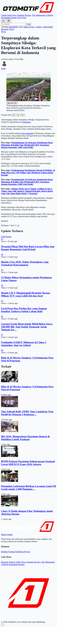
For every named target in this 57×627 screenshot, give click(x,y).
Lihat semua (6, 236)
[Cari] (3, 21)
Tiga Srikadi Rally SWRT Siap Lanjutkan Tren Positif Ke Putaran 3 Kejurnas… (27, 413)
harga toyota (29, 27)
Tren (19, 17)
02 (2, 254)
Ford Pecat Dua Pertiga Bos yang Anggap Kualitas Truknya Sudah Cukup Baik (24, 310)
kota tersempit (27, 133)
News (14, 15)
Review (28, 15)
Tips (34, 15)
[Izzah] (4, 66)
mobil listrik (48, 27)
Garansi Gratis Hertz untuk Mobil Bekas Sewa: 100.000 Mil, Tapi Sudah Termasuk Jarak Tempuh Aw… (27, 326)
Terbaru (12, 562)
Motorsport (40, 15)
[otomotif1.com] (28, 13)
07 (2, 335)
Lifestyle (49, 15)
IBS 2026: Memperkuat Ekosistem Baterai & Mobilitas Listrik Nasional (25, 438)
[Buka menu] (8, 21)
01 (2, 239)
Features (20, 15)
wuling (38, 27)
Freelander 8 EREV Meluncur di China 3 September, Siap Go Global (23, 344)
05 (2, 301)
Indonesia (27, 122)
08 (2, 350)
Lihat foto (12, 103)
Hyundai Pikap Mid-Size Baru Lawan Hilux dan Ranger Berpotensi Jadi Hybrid (27, 248)
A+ (23, 115)
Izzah (3, 68)
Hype (24, 17)
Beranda (4, 29)
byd (20, 27)
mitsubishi (13, 27)
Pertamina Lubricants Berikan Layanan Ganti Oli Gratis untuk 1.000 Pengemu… (28, 487)
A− (14, 115)
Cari (28, 24)
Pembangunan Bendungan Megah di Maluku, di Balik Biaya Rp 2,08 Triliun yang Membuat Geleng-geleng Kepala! (28, 172)
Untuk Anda (6, 15)
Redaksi (4, 552)
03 (2, 270)
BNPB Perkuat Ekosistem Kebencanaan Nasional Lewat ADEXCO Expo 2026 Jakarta (28, 463)
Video (18, 562)
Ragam (14, 17)
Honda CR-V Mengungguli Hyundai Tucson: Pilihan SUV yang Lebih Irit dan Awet (25, 294)
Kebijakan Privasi (22, 552)
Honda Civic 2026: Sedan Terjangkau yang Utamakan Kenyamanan (25, 263)
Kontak (11, 552)
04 (2, 285)
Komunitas (5, 17)
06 (2, 316)
